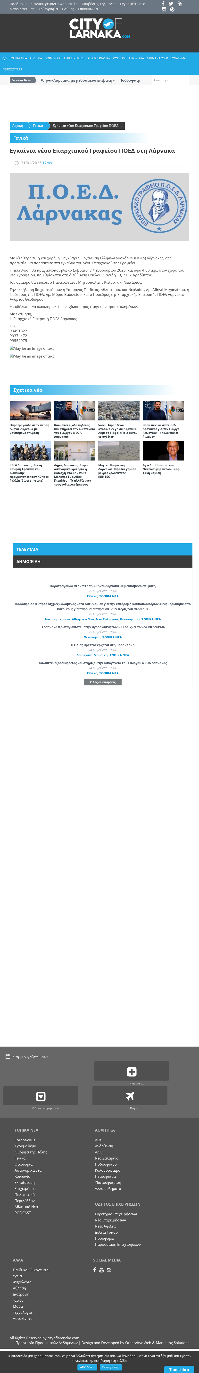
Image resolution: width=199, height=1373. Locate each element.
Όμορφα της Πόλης (31, 1152)
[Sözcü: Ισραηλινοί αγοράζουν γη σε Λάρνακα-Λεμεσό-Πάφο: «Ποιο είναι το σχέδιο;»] (119, 410)
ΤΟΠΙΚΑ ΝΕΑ (18, 58)
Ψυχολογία (22, 1281)
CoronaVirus (25, 1139)
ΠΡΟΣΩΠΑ (136, 58)
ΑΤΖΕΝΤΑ (35, 58)
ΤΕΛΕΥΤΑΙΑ (27, 549)
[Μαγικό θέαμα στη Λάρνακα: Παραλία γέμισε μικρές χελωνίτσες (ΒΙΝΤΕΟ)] (119, 450)
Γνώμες (68, 9)
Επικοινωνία (88, 9)
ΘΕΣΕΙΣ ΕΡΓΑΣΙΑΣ (98, 58)
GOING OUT (53, 58)
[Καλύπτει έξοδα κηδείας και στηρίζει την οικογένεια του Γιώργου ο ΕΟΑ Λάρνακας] (74, 410)
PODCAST (120, 58)
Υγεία (17, 1275)
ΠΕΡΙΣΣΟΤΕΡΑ (12, 69)
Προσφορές (105, 1238)
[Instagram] (165, 10)
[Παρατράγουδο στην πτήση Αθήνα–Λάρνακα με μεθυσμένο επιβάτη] (30, 410)
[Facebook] (165, 4)
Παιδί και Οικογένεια (31, 1269)
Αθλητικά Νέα (83, 619)
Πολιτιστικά (25, 1194)
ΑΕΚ (98, 1139)
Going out (84, 655)
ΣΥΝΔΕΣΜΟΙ (179, 58)
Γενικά (38, 126)
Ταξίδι (18, 1300)
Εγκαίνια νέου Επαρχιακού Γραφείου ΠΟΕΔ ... (87, 126)
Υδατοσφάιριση (108, 1182)
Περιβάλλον (25, 1200)
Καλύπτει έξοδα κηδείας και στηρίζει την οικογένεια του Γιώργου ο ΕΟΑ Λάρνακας (74, 431)
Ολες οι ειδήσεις (103, 682)
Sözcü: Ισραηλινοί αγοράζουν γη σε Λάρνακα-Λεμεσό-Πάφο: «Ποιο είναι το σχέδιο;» (117, 431)
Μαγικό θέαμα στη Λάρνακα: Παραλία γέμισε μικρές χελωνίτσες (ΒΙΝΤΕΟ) (117, 471)
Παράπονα (18, 3)
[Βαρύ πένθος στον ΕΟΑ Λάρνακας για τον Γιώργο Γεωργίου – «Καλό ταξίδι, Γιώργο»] (163, 410)
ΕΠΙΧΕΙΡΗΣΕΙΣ (74, 58)
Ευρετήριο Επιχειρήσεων (116, 1213)
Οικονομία (92, 637)
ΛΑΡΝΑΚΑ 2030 (157, 58)
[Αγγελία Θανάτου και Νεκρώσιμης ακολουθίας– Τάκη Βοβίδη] (163, 450)
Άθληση (19, 1288)
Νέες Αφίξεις (105, 1226)
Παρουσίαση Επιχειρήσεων (118, 1244)
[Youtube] (181, 4)
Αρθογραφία (48, 9)
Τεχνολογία (22, 1312)
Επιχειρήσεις (25, 1188)
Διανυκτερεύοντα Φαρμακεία (54, 3)
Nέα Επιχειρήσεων (110, 1220)
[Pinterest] (174, 10)
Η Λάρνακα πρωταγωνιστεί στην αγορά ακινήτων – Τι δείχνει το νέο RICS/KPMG (103, 627)
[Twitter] (173, 4)
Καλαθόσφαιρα (107, 1170)
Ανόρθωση (104, 1145)
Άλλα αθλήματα (108, 1188)
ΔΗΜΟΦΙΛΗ (29, 561)
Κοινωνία (22, 1176)
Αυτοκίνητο (23, 1318)
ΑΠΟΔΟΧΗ (87, 1367)
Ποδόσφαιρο (130, 619)
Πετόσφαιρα (105, 1176)
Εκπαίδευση (25, 1182)
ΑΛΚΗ (99, 1152)
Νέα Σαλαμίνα (107, 619)
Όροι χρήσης (110, 1367)
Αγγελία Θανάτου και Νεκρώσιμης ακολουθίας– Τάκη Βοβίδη (161, 469)
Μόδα (18, 1306)
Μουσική (101, 655)
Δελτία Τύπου (106, 1232)
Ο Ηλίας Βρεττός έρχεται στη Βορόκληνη (103, 645)
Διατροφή (21, 1294)
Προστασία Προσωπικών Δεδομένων (47, 1342)
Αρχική (17, 126)
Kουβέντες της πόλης (99, 3)
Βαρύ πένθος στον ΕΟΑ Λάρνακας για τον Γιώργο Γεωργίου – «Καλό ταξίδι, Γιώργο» (161, 431)
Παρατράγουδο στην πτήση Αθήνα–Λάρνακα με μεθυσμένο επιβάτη (29, 429)
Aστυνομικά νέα (57, 619)
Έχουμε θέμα (25, 1145)
